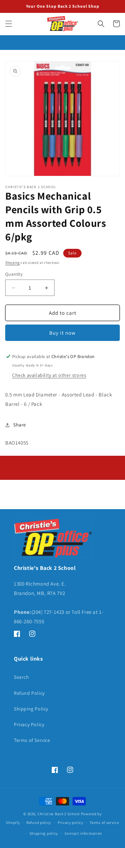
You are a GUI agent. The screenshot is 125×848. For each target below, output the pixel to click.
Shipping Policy (31, 709)
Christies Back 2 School (59, 813)
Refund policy (38, 822)
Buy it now (62, 332)
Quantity (14, 274)
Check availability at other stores (49, 375)
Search (21, 677)
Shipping (12, 262)
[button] (8, 23)
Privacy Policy (29, 724)
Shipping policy (44, 833)
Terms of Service (32, 740)
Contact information (83, 833)
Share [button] (19, 425)
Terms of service (104, 822)
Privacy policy (70, 822)
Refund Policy (29, 693)
